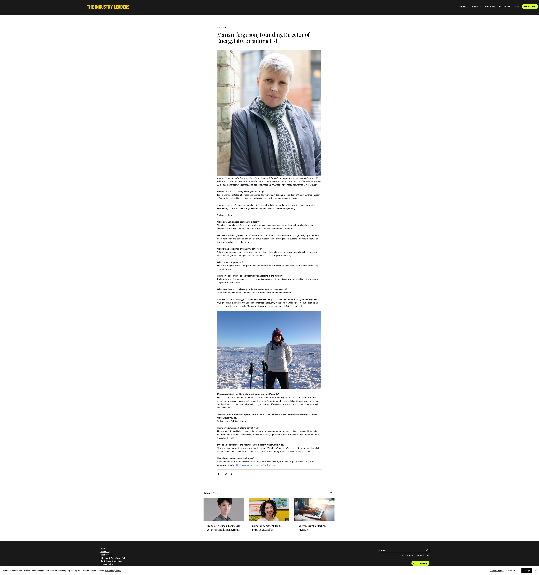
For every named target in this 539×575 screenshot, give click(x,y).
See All (331, 492)
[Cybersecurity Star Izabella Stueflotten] (314, 509)
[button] (463, 7)
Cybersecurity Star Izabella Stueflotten (311, 527)
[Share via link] (239, 474)
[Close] (535, 570)
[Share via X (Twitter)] (225, 474)
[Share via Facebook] (218, 474)
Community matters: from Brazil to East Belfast (266, 527)
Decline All (512, 570)
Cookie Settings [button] (496, 570)
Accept (527, 570)
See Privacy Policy (113, 570)
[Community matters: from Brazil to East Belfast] (269, 509)
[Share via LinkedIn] (232, 474)
